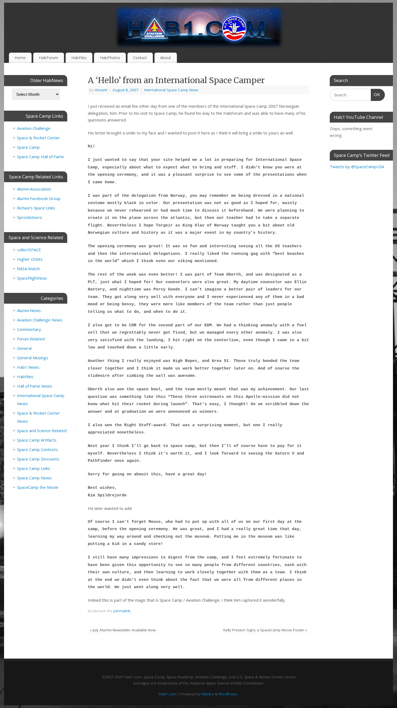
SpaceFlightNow (32, 278)
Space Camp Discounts (38, 459)
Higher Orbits (30, 259)
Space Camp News (34, 477)
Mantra (208, 694)
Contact (140, 57)
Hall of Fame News (34, 386)
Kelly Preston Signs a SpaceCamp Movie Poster (265, 630)
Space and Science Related (41, 430)
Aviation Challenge (34, 128)
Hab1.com (167, 694)
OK (376, 94)
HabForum (48, 57)
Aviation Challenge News (39, 320)
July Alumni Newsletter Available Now (123, 630)
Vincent (101, 89)
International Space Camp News (171, 89)
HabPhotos (110, 57)
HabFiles (79, 57)
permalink (121, 610)
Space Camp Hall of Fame (40, 156)
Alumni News (29, 310)
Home (20, 57)
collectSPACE (29, 249)
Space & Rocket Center (38, 137)
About (165, 57)
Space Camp (28, 147)
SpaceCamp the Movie (37, 487)
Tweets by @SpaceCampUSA (357, 166)
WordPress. (228, 694)
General (24, 348)
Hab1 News (28, 367)
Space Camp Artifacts (36, 440)
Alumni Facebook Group (38, 198)
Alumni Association (34, 189)
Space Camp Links (33, 468)
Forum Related (31, 338)
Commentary (29, 329)
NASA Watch (28, 268)
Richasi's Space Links (36, 208)
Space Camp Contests (37, 449)
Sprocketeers (29, 217)
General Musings (32, 357)
